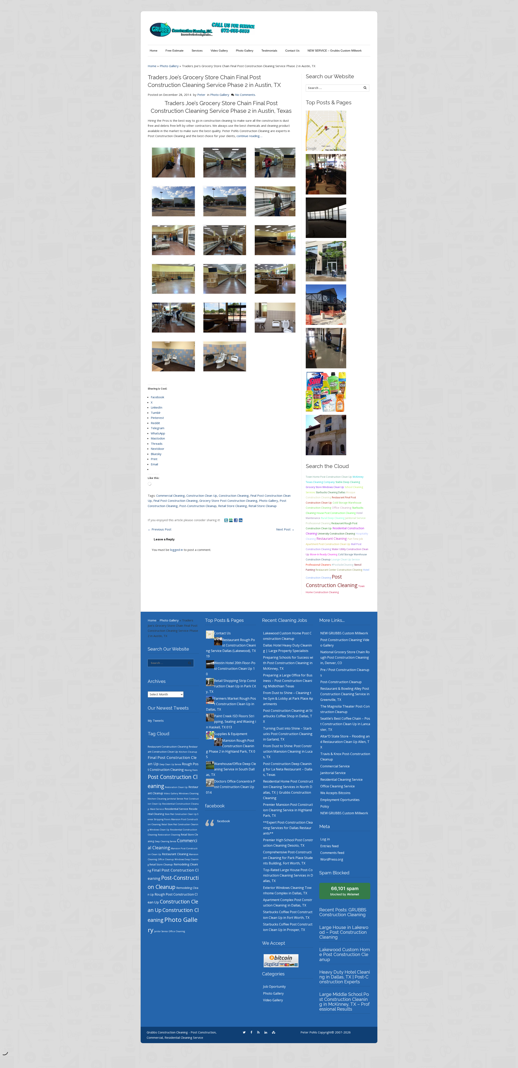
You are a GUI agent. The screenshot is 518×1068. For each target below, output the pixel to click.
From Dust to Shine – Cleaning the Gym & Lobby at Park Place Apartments (288, 698)
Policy (324, 806)
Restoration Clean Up (176, 787)
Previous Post (159, 529)
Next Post (285, 529)
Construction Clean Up (201, 495)
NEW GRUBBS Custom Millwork (344, 633)
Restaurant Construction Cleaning (168, 746)
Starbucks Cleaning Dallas (330, 492)
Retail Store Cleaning (232, 506)
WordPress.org (331, 859)
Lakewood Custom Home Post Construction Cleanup (344, 954)
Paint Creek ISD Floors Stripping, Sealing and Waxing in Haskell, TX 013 (231, 721)
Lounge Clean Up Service (345, 559)
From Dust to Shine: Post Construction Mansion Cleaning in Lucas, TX (287, 751)
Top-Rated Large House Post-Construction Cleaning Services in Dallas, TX (288, 875)
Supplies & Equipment (230, 734)
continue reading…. (249, 136)
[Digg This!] (241, 520)
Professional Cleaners (318, 564)
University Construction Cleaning (336, 533)
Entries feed (329, 846)
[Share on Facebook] (236, 520)
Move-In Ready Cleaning (323, 554)
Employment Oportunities (340, 800)
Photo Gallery (244, 50)
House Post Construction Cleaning (336, 513)
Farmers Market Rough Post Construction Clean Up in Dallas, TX (231, 704)
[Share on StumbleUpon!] (231, 520)
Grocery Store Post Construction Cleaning (228, 501)
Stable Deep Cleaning (347, 482)
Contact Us (292, 50)
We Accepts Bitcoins (335, 793)
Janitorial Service (355, 518)
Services (197, 50)
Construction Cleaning (234, 495)
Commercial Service (335, 766)
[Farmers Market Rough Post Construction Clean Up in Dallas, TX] (326, 304)
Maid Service (157, 809)
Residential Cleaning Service (341, 779)
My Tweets (156, 720)
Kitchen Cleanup (188, 751)
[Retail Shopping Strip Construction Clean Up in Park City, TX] (326, 261)
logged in (176, 550)
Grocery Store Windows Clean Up (325, 487)
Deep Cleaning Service (165, 841)
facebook (215, 805)
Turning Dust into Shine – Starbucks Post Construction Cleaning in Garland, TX (287, 734)
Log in (325, 839)
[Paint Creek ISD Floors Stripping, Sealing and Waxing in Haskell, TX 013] (326, 348)
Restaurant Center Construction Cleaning (339, 570)
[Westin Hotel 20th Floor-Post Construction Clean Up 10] (326, 217)
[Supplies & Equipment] (326, 391)
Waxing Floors (191, 770)
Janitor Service (161, 931)
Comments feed (332, 852)
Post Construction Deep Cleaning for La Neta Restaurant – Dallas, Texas (287, 769)
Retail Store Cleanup (262, 506)
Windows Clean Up (159, 829)
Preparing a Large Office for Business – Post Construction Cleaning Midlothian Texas (287, 680)
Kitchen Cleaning (157, 798)
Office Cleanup (166, 859)
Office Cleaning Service (337, 786)
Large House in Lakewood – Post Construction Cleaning (343, 932)
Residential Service (176, 809)
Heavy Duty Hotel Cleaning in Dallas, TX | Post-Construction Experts (344, 976)
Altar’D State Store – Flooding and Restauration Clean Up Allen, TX (345, 741)
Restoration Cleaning (169, 834)
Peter (201, 95)
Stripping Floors (162, 819)
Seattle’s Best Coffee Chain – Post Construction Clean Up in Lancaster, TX (345, 724)
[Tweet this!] (226, 520)
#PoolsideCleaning (342, 564)
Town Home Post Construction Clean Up (329, 477)
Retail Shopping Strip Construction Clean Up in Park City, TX (231, 686)
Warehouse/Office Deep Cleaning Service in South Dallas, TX (231, 769)
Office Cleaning (341, 507)
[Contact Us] (326, 130)
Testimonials (269, 50)
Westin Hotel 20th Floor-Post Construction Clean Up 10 (230, 668)
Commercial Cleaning (170, 495)
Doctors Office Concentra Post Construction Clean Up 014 (230, 786)
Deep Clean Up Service (170, 764)
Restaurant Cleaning (331, 538)
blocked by (344, 891)
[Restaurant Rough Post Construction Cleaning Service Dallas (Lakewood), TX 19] (326, 174)
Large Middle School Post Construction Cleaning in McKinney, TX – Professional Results (344, 1002)
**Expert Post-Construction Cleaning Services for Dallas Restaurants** (288, 828)
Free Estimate (175, 50)
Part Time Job (355, 539)
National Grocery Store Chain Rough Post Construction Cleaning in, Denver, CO (345, 657)
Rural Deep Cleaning (332, 518)
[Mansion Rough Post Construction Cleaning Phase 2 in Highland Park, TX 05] (326, 435)
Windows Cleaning (188, 793)
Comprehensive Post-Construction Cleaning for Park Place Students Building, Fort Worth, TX (288, 857)
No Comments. (245, 95)
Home (153, 50)
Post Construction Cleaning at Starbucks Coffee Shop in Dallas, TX (287, 716)
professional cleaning (318, 523)
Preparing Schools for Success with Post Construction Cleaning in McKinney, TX (288, 663)
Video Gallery (219, 50)
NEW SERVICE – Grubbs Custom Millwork (335, 50)
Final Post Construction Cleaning (175, 501)
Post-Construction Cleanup (198, 506)
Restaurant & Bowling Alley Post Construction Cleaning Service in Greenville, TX (344, 694)
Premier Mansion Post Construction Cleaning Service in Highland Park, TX (288, 810)
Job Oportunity (274, 986)
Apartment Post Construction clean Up (328, 544)
